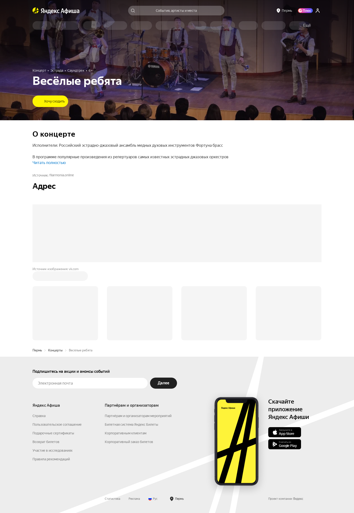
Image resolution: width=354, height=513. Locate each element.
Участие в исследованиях (52, 378)
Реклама (134, 426)
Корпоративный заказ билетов (129, 369)
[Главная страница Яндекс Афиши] (36, 10)
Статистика (112, 426)
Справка (39, 343)
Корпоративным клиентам (125, 360)
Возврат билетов (46, 369)
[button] (307, 25)
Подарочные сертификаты (53, 360)
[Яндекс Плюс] (305, 10)
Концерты (55, 277)
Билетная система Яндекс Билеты (131, 352)
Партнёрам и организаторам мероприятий (138, 343)
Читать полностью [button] (49, 162)
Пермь (37, 277)
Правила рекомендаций (51, 386)
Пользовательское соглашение (57, 352)
